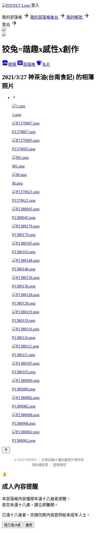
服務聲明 (59, 465)
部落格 (29, 64)
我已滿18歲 (12, 525)
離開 (29, 525)
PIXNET (31, 460)
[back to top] (6, 450)
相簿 (12, 64)
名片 (46, 64)
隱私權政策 (40, 465)
